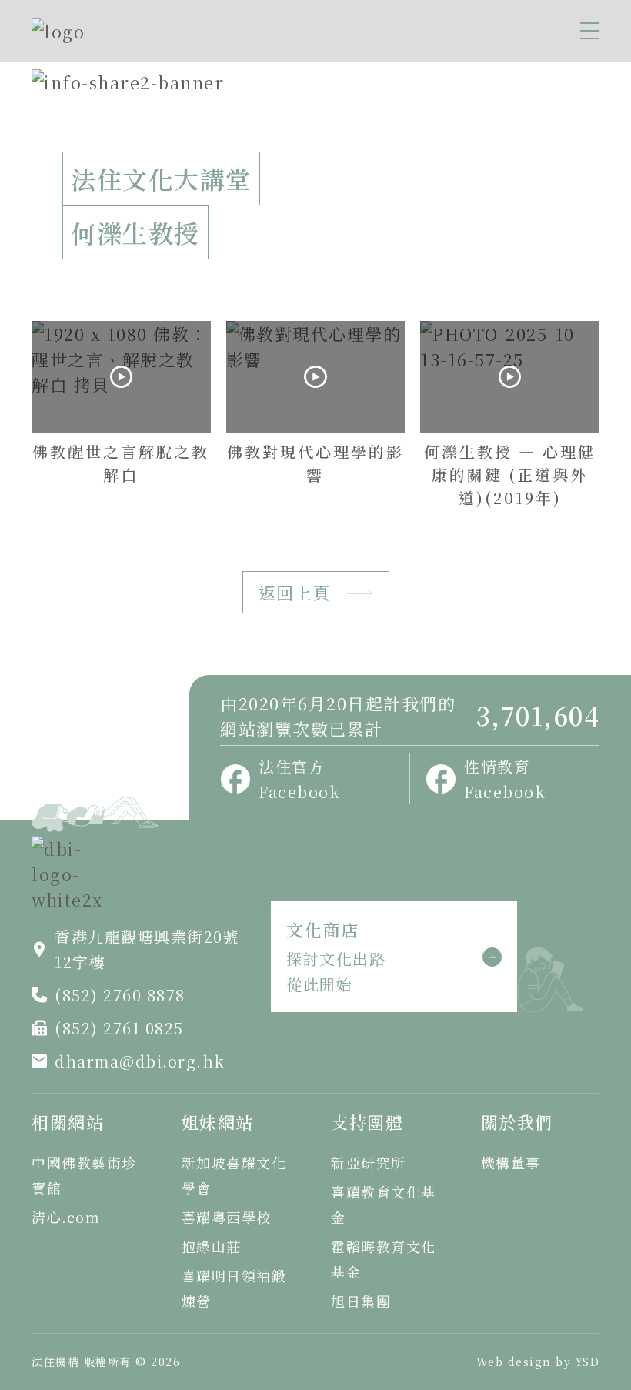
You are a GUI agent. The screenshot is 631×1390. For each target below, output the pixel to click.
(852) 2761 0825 (119, 1028)
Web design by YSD (538, 1361)
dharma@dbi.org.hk (140, 1061)
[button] (589, 30)
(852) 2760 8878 (120, 995)
